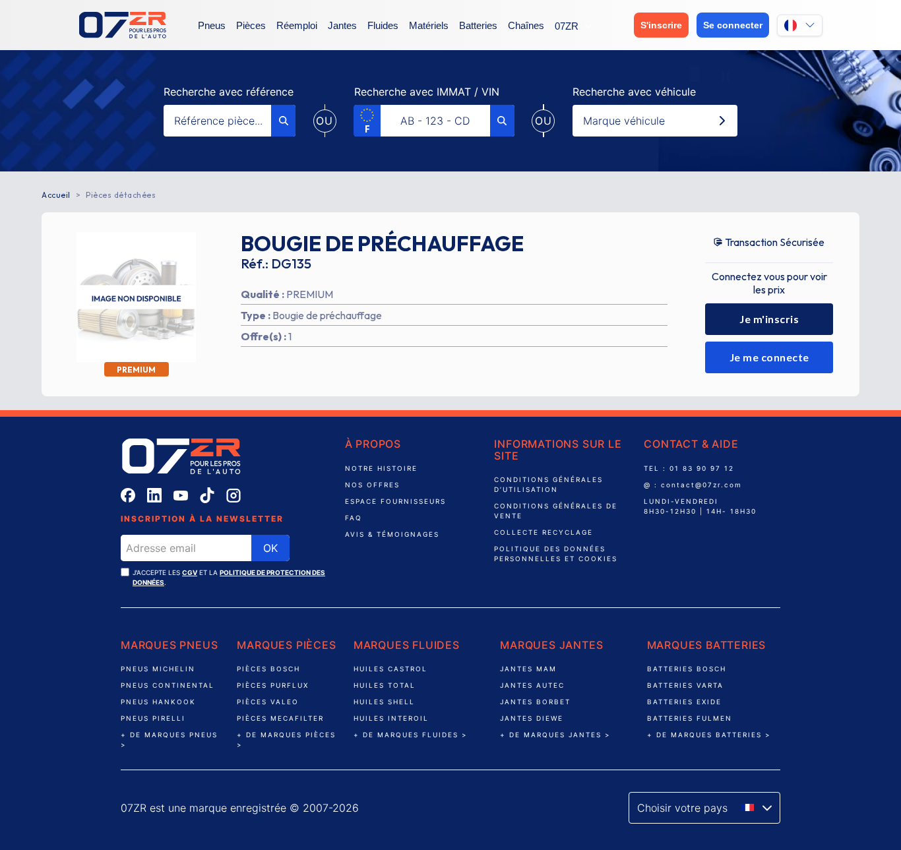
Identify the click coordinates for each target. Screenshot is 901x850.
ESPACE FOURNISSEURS (395, 501)
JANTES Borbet (537, 702)
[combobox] (704, 808)
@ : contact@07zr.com (693, 485)
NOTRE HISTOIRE (381, 468)
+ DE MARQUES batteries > (709, 735)
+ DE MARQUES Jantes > (555, 735)
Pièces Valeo (268, 702)
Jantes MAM (528, 669)
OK (270, 548)
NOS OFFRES (372, 485)
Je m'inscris (769, 319)
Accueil (56, 195)
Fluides (382, 25)
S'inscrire (661, 25)
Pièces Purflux (273, 685)
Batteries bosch (686, 669)
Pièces (251, 25)
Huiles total (385, 685)
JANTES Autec (534, 685)
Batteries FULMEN (689, 718)
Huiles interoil (393, 718)
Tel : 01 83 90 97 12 (689, 468)
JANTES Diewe (533, 718)
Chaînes (526, 25)
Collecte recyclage (543, 532)
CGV (189, 572)
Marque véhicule (624, 120)
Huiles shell (384, 702)
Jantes (342, 25)
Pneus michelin (158, 669)
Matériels (429, 25)
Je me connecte (769, 357)
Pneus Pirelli (153, 718)
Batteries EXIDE (684, 702)
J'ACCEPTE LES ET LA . (229, 577)
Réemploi (296, 25)
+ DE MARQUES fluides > (411, 735)
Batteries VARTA (685, 685)
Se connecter (732, 25)
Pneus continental (167, 685)
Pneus (212, 25)
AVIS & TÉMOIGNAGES (392, 534)
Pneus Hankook (158, 702)
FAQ (353, 518)
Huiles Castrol (390, 669)
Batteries (478, 25)
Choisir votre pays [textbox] (682, 807)
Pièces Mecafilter (280, 718)
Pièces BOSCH (268, 669)
